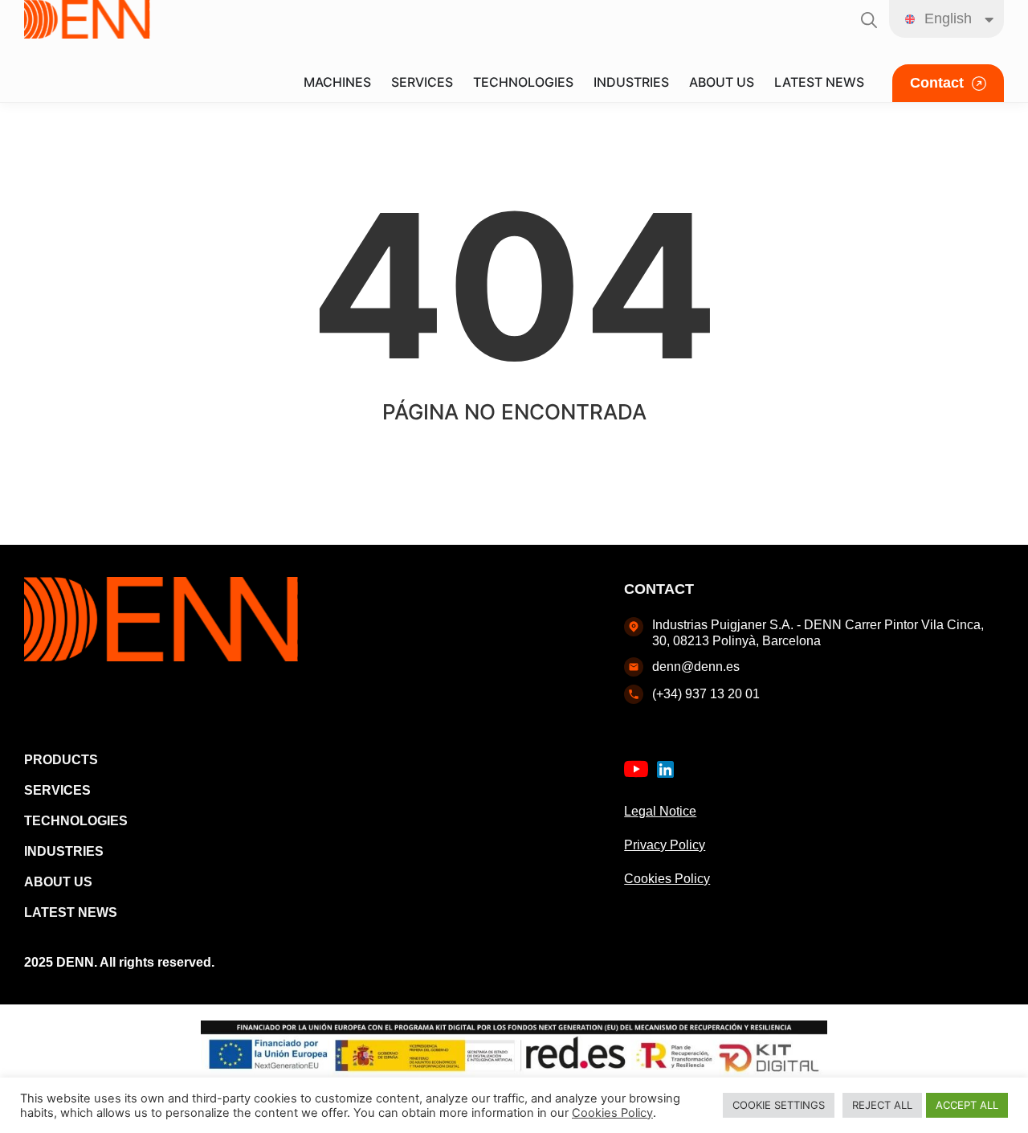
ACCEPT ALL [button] (967, 1104)
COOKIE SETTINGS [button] (778, 1104)
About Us (58, 882)
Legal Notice (660, 811)
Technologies (76, 821)
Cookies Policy (667, 879)
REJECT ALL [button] (882, 1104)
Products (61, 760)
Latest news (70, 912)
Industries (64, 851)
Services (57, 790)
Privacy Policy (664, 845)
